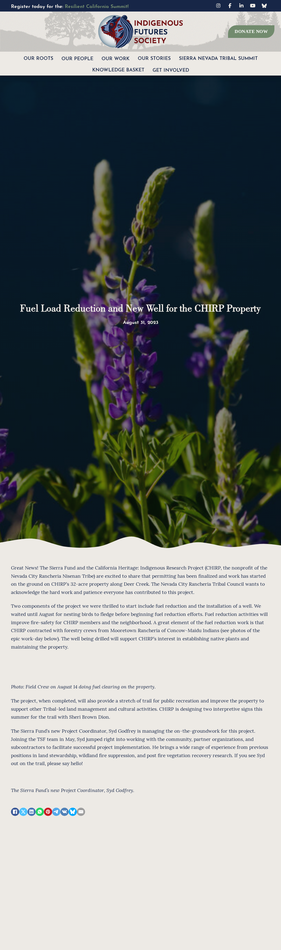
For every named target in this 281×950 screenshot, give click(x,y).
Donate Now (251, 31)
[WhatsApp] (40, 812)
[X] (23, 812)
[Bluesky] (73, 812)
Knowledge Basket (118, 69)
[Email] (81, 812)
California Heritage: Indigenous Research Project (149, 567)
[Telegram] (56, 812)
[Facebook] (15, 812)
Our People (77, 57)
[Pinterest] (48, 812)
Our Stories (154, 57)
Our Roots (38, 57)
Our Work (116, 57)
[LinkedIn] (31, 812)
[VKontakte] (64, 812)
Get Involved (171, 69)
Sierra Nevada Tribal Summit (218, 57)
